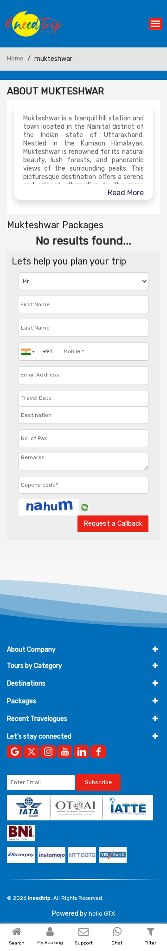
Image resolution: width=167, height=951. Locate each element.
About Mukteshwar (55, 91)
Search (17, 943)
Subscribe (98, 782)
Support (84, 943)
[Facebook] (98, 751)
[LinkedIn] (81, 751)
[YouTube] (64, 751)
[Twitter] (31, 751)
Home (15, 58)
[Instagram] (48, 751)
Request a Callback (113, 524)
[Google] (14, 751)
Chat (116, 943)
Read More (126, 192)
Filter (150, 943)
